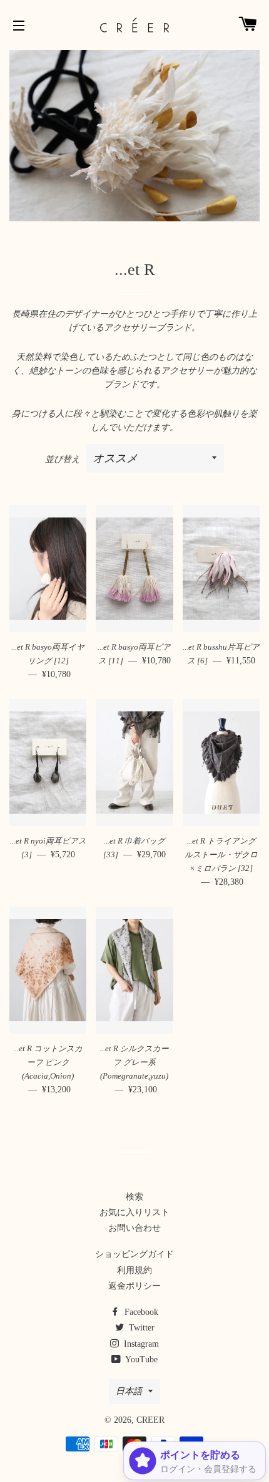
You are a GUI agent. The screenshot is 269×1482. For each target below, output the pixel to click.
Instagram (140, 1344)
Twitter (140, 1327)
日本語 (129, 1391)
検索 (134, 1196)
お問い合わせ (134, 1228)
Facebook (140, 1312)
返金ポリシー (134, 1286)
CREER (150, 1420)
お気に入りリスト (134, 1212)
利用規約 (134, 1270)
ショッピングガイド (134, 1254)
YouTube (140, 1359)
